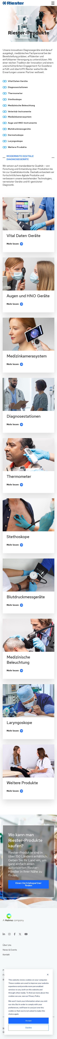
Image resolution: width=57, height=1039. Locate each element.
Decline (28, 1027)
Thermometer (15, 93)
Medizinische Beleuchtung (21, 105)
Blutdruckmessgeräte (19, 129)
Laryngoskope (15, 141)
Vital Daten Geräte (18, 81)
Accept (28, 1020)
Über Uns (7, 945)
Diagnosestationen (18, 87)
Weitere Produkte (17, 147)
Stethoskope (15, 99)
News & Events (10, 949)
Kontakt (6, 954)
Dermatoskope (15, 135)
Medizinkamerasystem (19, 116)
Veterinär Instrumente (19, 111)
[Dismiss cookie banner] (48, 975)
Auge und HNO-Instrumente (22, 122)
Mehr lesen (13, 243)
